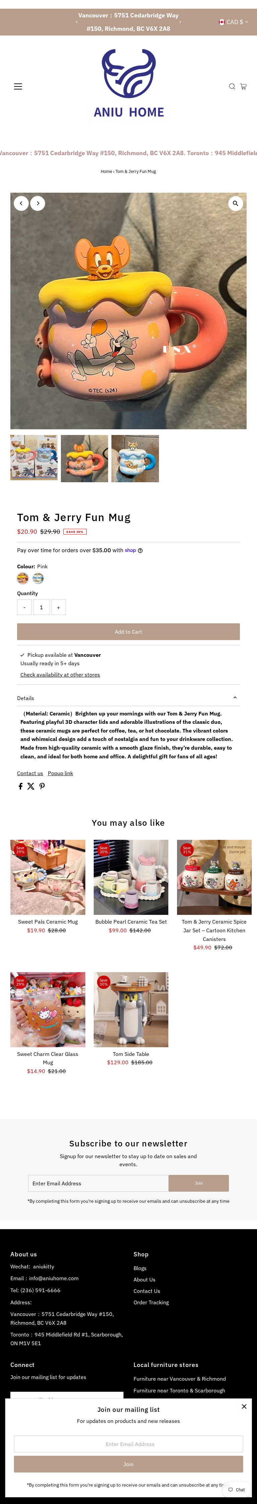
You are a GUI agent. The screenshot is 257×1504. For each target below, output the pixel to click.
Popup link (60, 773)
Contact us (30, 773)
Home (106, 171)
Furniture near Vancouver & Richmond (180, 1378)
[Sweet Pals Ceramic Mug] (47, 877)
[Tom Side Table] (131, 1009)
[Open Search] (232, 86)
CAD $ (235, 22)
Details (25, 698)
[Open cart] (243, 86)
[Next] (180, 21)
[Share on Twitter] (31, 787)
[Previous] (76, 21)
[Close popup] (244, 1406)
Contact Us (147, 1291)
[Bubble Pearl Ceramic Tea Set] (131, 877)
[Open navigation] (37, 86)
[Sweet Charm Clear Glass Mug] (47, 1009)
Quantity (27, 593)
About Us (145, 1279)
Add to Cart (128, 631)
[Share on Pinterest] (42, 787)
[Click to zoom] (235, 203)
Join (199, 1183)
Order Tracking (151, 1302)
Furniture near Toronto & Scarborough (179, 1390)
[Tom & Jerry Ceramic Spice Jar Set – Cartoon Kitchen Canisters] (214, 877)
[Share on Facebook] (21, 787)
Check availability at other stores (60, 674)
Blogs (140, 1268)
